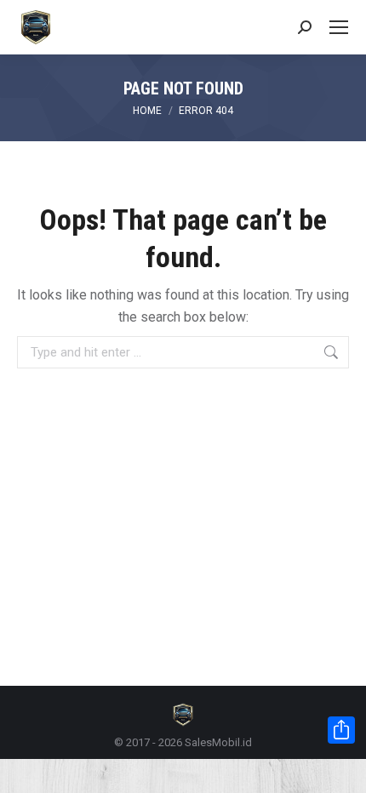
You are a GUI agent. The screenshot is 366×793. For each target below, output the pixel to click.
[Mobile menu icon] (339, 27)
